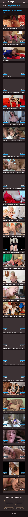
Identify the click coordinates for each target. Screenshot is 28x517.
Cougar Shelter (19, 501)
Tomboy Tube (19, 508)
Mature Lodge (9, 508)
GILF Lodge (10, 2)
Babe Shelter (9, 501)
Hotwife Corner (9, 505)
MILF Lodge (19, 505)
